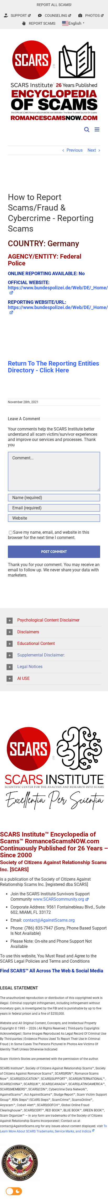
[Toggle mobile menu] (97, 129)
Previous (75, 150)
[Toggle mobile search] (86, 129)
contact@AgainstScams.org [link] (49, 920)
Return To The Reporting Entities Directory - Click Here (53, 367)
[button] (54, 620)
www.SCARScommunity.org (58, 899)
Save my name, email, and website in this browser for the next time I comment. (48, 535)
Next (92, 150)
